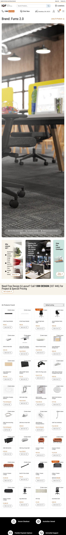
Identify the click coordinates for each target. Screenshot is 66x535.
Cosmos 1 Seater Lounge (40, 448)
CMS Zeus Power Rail (24, 448)
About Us (57, 1)
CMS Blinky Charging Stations (8, 398)
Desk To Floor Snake (24, 473)
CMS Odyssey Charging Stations (40, 423)
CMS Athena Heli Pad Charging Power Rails (57, 372)
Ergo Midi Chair (23, 498)
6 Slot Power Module (8, 321)
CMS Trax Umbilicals (57, 422)
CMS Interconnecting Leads (8, 423)
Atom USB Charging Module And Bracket (24, 347)
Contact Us (63, 1)
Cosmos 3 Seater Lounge (7, 474)
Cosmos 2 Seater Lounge (56, 448)
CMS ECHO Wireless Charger (57, 398)
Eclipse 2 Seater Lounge (56, 474)
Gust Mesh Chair (56, 498)
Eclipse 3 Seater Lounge (7, 499)
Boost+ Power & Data (41, 346)
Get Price (6, 404)
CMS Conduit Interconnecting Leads (41, 398)
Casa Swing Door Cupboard (7, 372)
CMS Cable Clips (23, 397)
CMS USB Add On (7, 448)
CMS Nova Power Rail (24, 422)
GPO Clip (38, 498)
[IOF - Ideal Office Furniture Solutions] (7, 6)
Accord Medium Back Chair (57, 322)
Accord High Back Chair (40, 322)
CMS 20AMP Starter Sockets (24, 372)
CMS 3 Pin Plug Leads (41, 372)
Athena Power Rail (7, 346)
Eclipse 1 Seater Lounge (39, 474)
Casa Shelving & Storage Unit (56, 347)
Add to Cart (6, 327)
